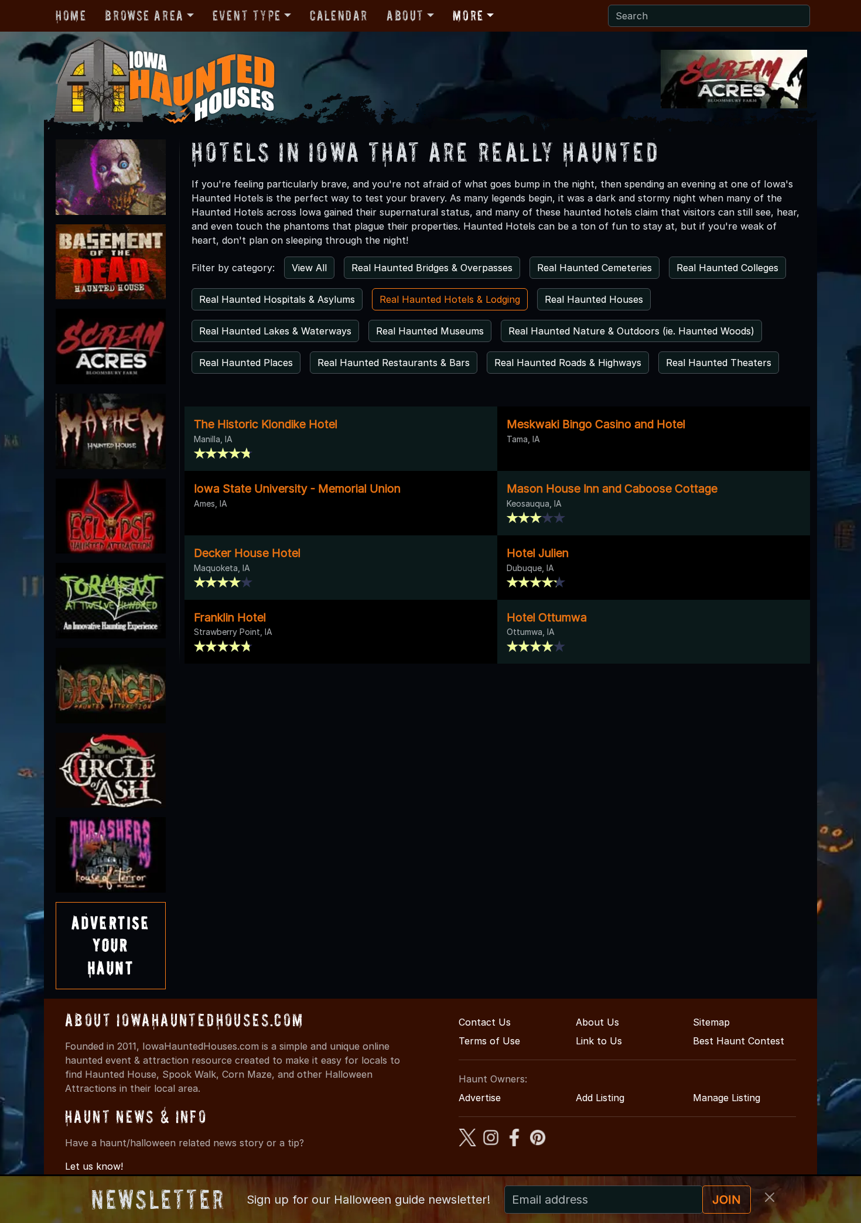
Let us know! (94, 1166)
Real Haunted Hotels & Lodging (450, 299)
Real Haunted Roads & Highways (567, 362)
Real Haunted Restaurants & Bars (393, 362)
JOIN (726, 1200)
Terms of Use (489, 1041)
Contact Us (485, 1022)
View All (309, 268)
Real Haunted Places (246, 362)
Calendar (339, 15)
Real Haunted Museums (430, 331)
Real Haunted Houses (594, 299)
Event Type (247, 15)
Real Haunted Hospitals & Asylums (277, 299)
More (468, 15)
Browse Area (144, 15)
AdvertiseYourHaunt (110, 945)
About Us (597, 1022)
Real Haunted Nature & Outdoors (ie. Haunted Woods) (631, 331)
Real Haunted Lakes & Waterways (275, 331)
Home (71, 15)
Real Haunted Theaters (718, 362)
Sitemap (711, 1022)
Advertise (480, 1098)
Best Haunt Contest (738, 1041)
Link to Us (599, 1041)
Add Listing (600, 1098)
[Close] (770, 1197)
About (405, 15)
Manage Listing (726, 1098)
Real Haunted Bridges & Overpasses (431, 268)
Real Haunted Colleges (727, 268)
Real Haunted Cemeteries (594, 268)
